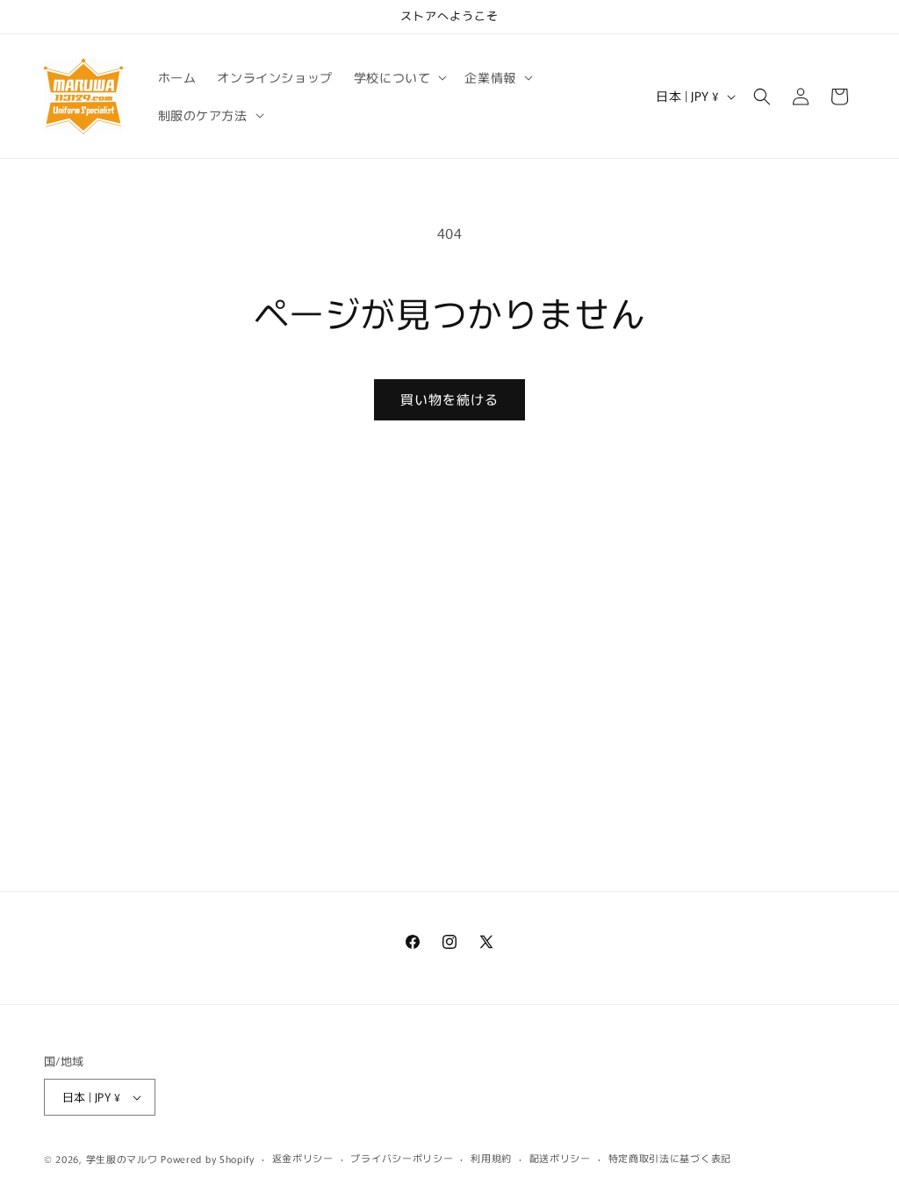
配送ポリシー (560, 1158)
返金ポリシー (303, 1158)
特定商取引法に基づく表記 (669, 1158)
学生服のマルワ (122, 1159)
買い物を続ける (449, 399)
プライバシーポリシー (401, 1158)
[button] (399, 77)
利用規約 (491, 1158)
